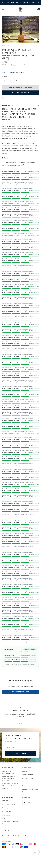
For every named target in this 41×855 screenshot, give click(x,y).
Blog (23, 785)
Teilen (4, 98)
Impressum (6, 815)
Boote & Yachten (8, 811)
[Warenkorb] (38, 9)
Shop (24, 782)
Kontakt (5, 801)
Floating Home (7, 808)
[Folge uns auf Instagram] (29, 802)
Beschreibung (7, 105)
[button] (6, 72)
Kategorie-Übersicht (9, 804)
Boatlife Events (27, 778)
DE (35, 852)
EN (37, 852)
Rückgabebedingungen (30, 790)
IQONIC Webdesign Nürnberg (19, 836)
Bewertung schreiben (20, 692)
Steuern (13, 65)
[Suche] (7, 9)
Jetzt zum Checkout (20, 93)
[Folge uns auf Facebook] (24, 802)
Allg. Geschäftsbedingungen (10, 821)
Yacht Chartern (27, 775)
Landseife (5, 46)
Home (24, 771)
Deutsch (6, 830)
